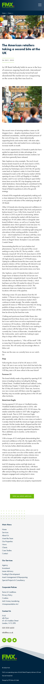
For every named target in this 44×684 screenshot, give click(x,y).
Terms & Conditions (9, 592)
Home (4, 529)
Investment (6, 568)
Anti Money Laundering (10, 601)
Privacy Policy (7, 595)
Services (5, 532)
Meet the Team (7, 538)
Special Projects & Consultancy (13, 580)
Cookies (5, 598)
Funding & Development (11, 574)
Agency (5, 565)
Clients (4, 547)
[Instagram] (9, 640)
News (4, 544)
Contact (5, 553)
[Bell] (14, 640)
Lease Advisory (7, 571)
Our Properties (7, 541)
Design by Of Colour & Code (10, 680)
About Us (5, 535)
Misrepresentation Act (10, 604)
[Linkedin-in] (4, 640)
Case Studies (7, 550)
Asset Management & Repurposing (14, 577)
